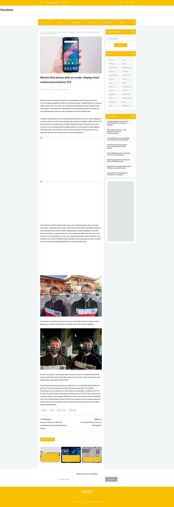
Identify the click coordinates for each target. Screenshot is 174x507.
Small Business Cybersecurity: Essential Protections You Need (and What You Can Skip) (49, 457)
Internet (111, 90)
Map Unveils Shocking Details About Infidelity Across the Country (119, 167)
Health (121, 22)
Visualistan (88, 502)
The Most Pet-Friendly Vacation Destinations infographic (117, 174)
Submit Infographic (52, 3)
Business (91, 22)
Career (124, 64)
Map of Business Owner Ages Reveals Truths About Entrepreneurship (116, 131)
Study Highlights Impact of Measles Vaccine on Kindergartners (118, 154)
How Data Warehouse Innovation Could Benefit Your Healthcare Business (118, 123)
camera (44, 410)
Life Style (125, 90)
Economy (111, 71)
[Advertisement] (71, 259)
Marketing (112, 94)
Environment (126, 75)
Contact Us (65, 3)
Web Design (125, 106)
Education (125, 71)
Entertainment (113, 75)
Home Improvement (128, 87)
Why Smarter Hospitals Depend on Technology (90, 459)
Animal (111, 60)
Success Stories (126, 98)
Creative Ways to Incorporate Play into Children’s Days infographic (118, 139)
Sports (111, 98)
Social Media (106, 22)
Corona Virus (113, 67)
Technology (76, 22)
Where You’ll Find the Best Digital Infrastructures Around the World (71, 458)
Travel (124, 102)
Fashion (111, 79)
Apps (123, 60)
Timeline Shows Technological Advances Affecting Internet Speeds (117, 146)
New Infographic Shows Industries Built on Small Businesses (118, 160)
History (111, 87)
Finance (124, 79)
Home (41, 3)
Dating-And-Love (127, 67)
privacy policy (87, 491)
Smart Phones (61, 410)
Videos (111, 106)
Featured (45, 22)
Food (110, 83)
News (61, 22)
